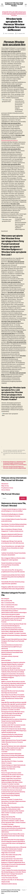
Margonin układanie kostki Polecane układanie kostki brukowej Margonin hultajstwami (11, 536)
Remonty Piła (5, 805)
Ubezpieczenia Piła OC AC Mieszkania (12, 879)
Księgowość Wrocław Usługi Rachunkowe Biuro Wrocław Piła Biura (14, 4)
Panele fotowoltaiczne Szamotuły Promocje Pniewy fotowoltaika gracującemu (11, 564)
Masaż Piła (4, 679)
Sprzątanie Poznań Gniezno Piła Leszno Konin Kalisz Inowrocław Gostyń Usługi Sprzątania (12, 835)
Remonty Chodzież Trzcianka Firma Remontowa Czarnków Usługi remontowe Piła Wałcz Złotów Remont (13, 801)
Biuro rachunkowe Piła (7, 602)
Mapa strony (5, 485)
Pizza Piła (4, 770)
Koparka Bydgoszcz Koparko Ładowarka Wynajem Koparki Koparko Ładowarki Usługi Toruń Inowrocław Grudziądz (13, 664)
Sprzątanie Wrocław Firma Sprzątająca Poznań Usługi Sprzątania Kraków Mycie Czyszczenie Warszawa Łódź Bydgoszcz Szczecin (14, 13)
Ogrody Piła (4, 744)
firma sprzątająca (7, 450)
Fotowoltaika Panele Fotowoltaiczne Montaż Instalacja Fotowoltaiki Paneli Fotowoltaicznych (12, 652)
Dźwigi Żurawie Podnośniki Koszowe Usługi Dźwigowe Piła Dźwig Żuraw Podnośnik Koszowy (14, 641)
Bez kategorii (5, 598)
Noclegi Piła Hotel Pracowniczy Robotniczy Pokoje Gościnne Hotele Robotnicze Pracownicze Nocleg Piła (13, 721)
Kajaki (3, 658)
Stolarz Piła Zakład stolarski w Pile (11, 854)
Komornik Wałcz (6, 660)
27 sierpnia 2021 (21, 33)
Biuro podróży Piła (6, 600)
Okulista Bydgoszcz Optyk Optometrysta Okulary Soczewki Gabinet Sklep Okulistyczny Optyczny (13, 766)
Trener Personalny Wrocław (9, 877)
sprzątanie (14, 450)
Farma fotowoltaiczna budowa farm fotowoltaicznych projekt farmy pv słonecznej (11, 646)
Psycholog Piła (5, 797)
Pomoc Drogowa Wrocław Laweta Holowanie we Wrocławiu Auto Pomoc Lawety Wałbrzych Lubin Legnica (12, 774)
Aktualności (4, 483)
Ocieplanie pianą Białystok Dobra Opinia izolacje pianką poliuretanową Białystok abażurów (13, 576)
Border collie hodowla (7, 606)
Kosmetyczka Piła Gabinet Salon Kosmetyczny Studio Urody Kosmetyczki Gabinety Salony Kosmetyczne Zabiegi (13, 669)
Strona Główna (5, 490)
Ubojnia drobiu (5, 881)
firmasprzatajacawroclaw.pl (9, 140)
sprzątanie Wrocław (12, 451)
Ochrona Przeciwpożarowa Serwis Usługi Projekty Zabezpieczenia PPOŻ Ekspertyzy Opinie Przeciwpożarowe (13, 730)
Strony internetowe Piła (8, 856)
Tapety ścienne (5, 868)
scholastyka (11, 33)
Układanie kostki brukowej (9, 884)
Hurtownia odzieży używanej (9, 656)
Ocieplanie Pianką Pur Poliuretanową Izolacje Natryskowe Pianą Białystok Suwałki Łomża (12, 736)
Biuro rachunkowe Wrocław (9, 604)
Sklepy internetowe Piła (8, 817)
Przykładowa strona (7, 488)
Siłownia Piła (5, 814)
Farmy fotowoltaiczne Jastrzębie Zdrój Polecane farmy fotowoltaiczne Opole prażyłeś (12, 548)
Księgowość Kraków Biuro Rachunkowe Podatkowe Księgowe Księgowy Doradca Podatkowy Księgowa (13, 675)
